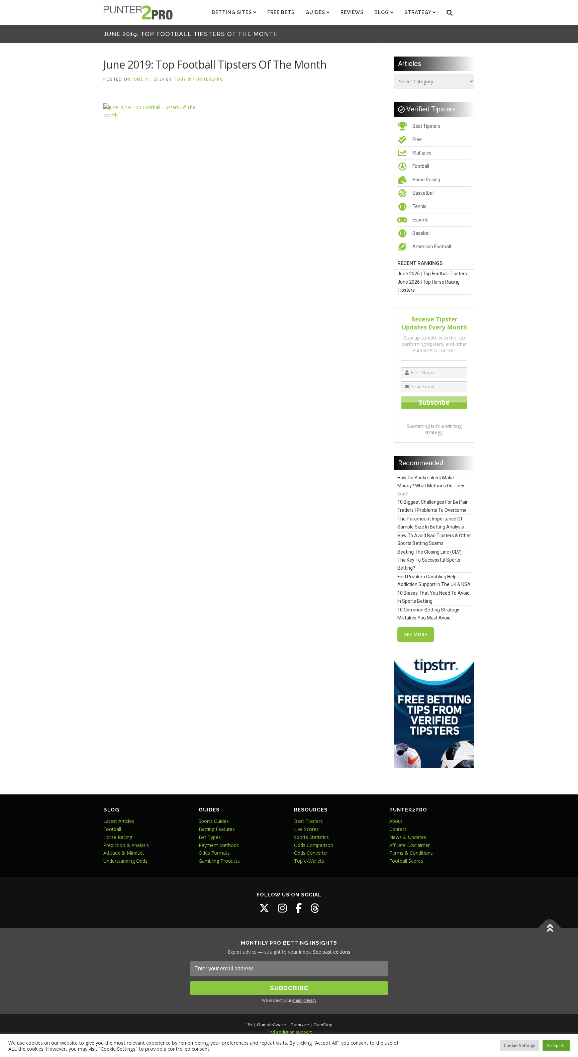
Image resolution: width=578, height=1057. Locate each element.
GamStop (322, 1025)
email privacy (304, 1000)
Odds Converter (311, 853)
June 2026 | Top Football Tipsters (432, 273)
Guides (315, 12)
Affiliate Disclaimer (409, 845)
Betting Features (217, 829)
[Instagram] (282, 908)
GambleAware (271, 1025)
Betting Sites (232, 12)
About (395, 821)
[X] (264, 908)
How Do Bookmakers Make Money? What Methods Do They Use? (430, 485)
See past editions (331, 952)
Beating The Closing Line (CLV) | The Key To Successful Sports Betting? (430, 560)
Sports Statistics (311, 837)
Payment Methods (219, 845)
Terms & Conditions (411, 853)
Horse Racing (117, 837)
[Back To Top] (550, 928)
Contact (397, 829)
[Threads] (314, 908)
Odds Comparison (313, 845)
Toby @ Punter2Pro (199, 79)
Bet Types (210, 837)
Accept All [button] (556, 1045)
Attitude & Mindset (123, 853)
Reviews (352, 12)
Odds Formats (214, 853)
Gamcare (299, 1025)
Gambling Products (219, 861)
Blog (382, 12)
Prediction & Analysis (126, 845)
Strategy (418, 12)
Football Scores (406, 861)
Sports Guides (214, 821)
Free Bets (281, 12)
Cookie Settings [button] (519, 1045)
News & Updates (407, 837)
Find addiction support (289, 1032)
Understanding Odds (125, 861)
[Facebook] (298, 908)
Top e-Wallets (309, 861)
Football (112, 829)
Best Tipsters (308, 821)
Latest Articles (118, 821)
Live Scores (306, 829)
